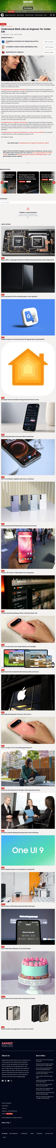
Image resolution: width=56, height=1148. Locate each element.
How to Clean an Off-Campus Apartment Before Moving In (18, 906)
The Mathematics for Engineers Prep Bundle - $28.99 (34, 143)
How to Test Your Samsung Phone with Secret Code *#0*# (44, 1085)
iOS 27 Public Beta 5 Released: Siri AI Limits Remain (16, 948)
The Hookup (28, 8)
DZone (4, 1137)
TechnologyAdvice (13, 1133)
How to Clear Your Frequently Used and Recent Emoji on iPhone (44, 1089)
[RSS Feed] (11, 1081)
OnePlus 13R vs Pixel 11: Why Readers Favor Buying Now (17, 572)
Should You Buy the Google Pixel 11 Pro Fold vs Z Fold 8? (17, 1029)
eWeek (32, 1133)
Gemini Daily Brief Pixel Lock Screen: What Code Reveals (17, 436)
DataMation (39, 1133)
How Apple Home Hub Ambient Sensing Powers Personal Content (20, 399)
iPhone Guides (39, 15)
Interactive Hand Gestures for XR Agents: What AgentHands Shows (20, 790)
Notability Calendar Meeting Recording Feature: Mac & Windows (20, 832)
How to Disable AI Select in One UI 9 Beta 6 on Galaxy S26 (17, 869)
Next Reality (18, 11)
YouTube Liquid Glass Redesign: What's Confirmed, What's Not (19, 613)
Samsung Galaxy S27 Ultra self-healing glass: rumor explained (19, 296)
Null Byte (25, 11)
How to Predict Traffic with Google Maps (44, 1076)
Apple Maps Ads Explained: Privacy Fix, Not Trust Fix (16, 714)
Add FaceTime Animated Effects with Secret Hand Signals (45, 1081)
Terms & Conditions (6, 1103)
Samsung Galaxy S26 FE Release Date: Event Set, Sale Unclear (19, 526)
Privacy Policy (5, 1105)
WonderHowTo (4, 11)
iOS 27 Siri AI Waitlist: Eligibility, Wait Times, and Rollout (17, 479)
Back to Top (5, 1122)
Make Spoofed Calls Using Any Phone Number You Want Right (45, 1093)
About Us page (21, 1076)
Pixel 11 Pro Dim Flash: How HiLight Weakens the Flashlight (18, 646)
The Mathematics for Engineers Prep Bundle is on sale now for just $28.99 (22, 132)
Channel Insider (49, 1133)
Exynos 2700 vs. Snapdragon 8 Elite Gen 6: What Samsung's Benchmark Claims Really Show (27, 260)
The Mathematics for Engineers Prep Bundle (14, 89)
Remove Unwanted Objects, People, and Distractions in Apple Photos (44, 1064)
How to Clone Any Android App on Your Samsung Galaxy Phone (44, 1068)
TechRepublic (24, 1133)
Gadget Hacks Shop (10, 15)
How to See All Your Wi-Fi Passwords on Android (45, 1060)
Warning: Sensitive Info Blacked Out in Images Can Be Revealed (45, 1097)
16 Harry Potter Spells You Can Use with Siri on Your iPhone (44, 1072)
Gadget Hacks (11, 11)
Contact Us (4, 1108)
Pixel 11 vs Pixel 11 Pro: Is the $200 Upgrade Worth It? (16, 747)
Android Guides (29, 15)
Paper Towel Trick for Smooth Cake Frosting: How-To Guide (18, 998)
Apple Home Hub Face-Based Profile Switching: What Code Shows (20, 672)
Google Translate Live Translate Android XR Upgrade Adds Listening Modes (22, 339)
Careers (7, 1113)
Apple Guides (20, 15)
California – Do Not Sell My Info (9, 1111)
